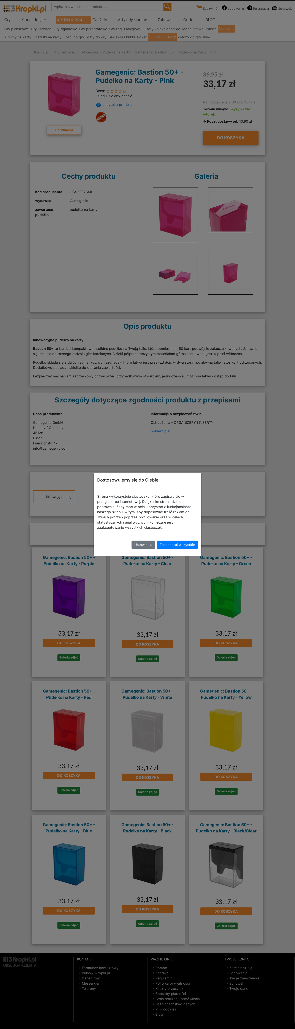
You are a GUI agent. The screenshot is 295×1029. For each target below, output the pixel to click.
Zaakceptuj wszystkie (177, 545)
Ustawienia (143, 545)
